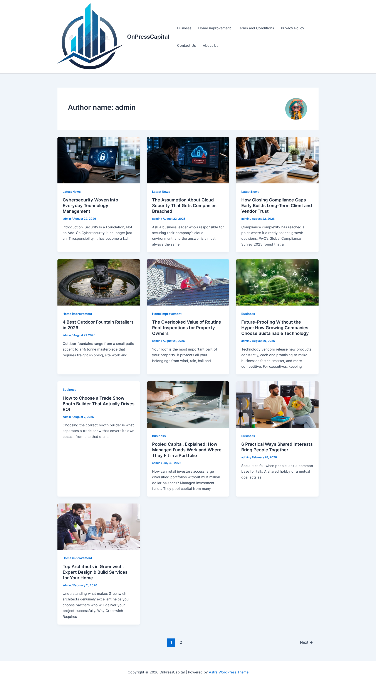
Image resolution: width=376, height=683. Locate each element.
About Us (210, 45)
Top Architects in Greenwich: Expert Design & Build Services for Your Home (95, 572)
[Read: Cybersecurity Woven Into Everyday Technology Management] (98, 160)
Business (184, 28)
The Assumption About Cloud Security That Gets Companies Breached (184, 205)
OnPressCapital (148, 36)
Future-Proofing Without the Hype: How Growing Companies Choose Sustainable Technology (275, 327)
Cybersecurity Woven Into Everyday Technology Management (90, 205)
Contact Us (186, 45)
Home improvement (214, 28)
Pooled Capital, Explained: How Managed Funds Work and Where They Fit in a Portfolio (187, 450)
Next (306, 642)
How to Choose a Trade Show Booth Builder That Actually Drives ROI (98, 404)
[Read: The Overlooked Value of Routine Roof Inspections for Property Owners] (188, 282)
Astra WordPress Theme (228, 672)
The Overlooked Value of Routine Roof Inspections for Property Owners (186, 327)
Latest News (72, 191)
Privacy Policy (292, 28)
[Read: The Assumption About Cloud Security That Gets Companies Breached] (188, 160)
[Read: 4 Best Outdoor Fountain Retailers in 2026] (98, 282)
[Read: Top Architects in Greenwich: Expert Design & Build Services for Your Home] (98, 526)
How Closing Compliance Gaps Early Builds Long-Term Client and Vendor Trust (276, 205)
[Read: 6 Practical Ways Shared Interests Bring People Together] (277, 404)
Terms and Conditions (256, 28)
